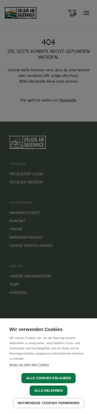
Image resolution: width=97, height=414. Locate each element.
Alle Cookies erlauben (48, 378)
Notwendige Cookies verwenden (49, 403)
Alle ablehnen (48, 390)
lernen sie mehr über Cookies (29, 365)
